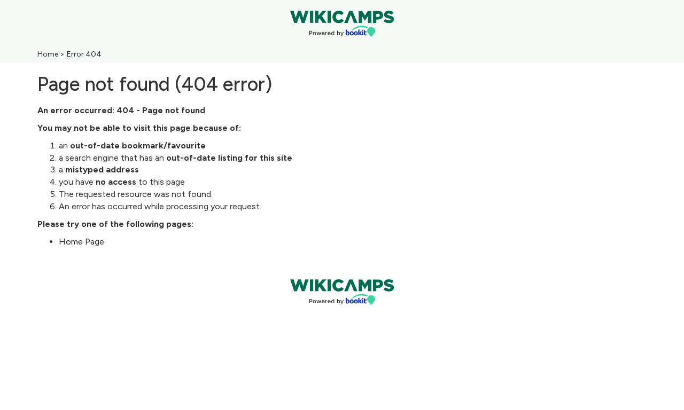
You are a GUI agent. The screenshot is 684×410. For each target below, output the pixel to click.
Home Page (81, 241)
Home (47, 54)
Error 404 (84, 54)
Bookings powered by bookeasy (342, 314)
